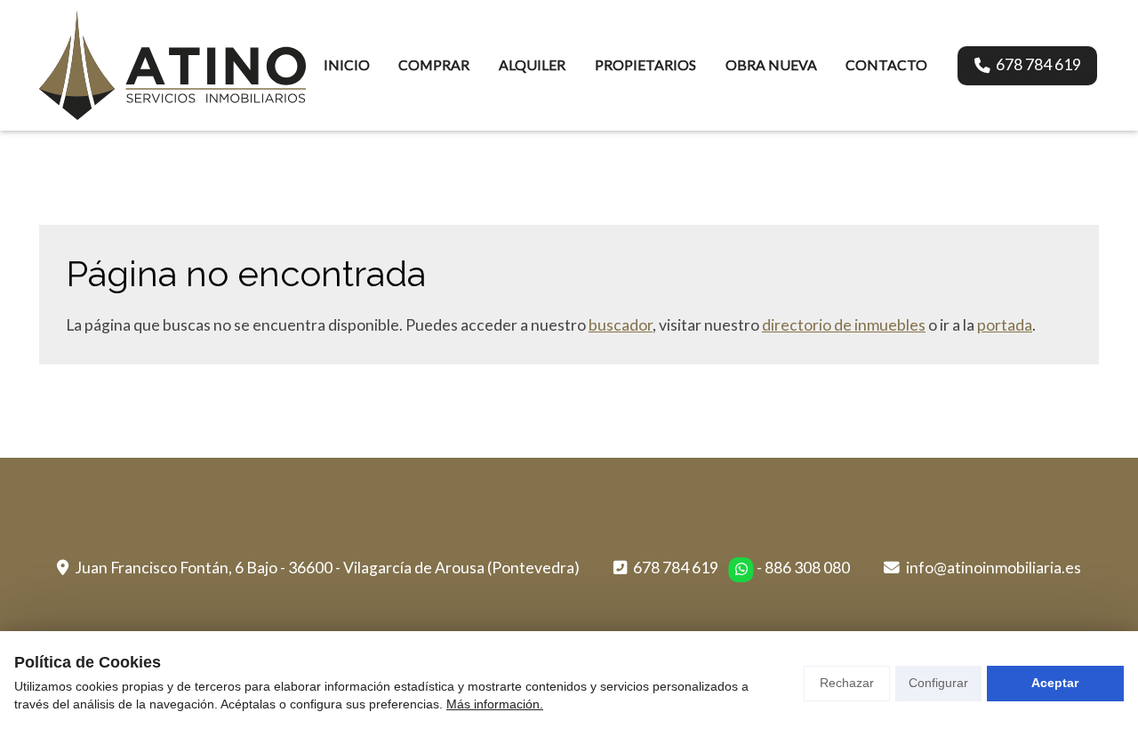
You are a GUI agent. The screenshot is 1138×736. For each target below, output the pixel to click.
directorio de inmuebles (844, 325)
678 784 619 (675, 567)
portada (1004, 325)
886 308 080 (807, 567)
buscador (621, 325)
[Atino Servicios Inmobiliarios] (172, 65)
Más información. (494, 704)
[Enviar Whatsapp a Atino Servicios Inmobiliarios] (741, 569)
